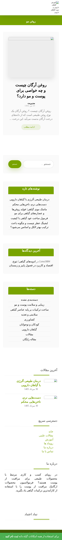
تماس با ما (47, 451)
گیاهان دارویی (29, 329)
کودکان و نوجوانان (29, 324)
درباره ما (48, 447)
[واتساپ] (41, 500)
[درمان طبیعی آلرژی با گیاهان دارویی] (50, 385)
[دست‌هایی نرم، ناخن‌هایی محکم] (50, 402)
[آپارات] (21, 500)
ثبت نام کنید (11, 536)
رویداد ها (48, 443)
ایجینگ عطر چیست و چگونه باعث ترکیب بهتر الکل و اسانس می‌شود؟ (29, 225)
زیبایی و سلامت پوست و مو (29, 304)
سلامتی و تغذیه (29, 314)
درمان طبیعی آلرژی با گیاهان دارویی (29, 199)
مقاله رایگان (29, 339)
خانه (51, 431)
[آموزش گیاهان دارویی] (54, 7)
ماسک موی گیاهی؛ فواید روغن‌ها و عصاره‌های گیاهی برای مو (29, 211)
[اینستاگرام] (34, 500)
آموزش (49, 439)
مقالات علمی (46, 435)
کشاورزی (29, 319)
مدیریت (31, 103)
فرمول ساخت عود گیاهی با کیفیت (29, 218)
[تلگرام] (27, 500)
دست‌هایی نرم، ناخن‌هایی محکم (29, 204)
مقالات (29, 334)
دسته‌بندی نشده (29, 299)
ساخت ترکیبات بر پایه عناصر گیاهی (29, 309)
